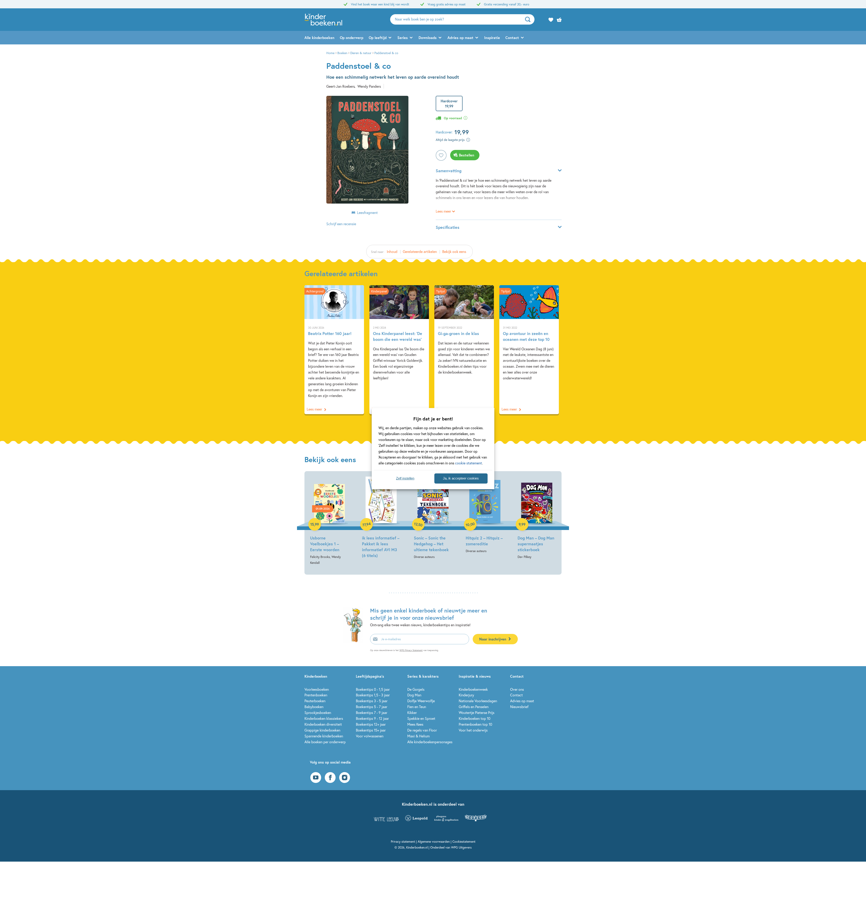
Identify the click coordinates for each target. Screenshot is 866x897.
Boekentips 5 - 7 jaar (371, 706)
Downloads (428, 37)
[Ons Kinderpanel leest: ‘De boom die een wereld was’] (399, 349)
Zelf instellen (405, 478)
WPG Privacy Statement (411, 650)
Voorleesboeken (316, 689)
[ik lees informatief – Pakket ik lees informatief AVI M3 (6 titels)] (381, 518)
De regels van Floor (422, 730)
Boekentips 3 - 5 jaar (371, 700)
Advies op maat (460, 37)
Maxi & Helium (418, 736)
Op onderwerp (351, 37)
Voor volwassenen (369, 736)
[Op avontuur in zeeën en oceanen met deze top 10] (529, 349)
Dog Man (414, 695)
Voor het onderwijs (473, 730)
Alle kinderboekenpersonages (429, 741)
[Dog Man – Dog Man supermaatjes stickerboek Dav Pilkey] (537, 518)
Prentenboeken (315, 695)
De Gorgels (415, 689)
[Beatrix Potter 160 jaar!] (334, 349)
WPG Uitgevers (461, 847)
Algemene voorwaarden (434, 841)
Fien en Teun (416, 706)
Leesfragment (367, 212)
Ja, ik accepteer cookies (461, 478)
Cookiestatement (463, 841)
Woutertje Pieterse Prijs (476, 712)
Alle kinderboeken (319, 37)
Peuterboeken (314, 700)
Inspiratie (492, 37)
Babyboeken (313, 706)
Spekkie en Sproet (421, 718)
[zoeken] (529, 19)
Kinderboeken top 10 (474, 718)
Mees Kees (415, 724)
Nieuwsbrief (519, 706)
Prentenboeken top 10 (475, 724)
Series (402, 37)
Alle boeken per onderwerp (325, 741)
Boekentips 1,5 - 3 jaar (373, 695)
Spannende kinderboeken (323, 736)
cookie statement (468, 463)
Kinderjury (466, 695)
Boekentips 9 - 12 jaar (372, 718)
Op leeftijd (378, 37)
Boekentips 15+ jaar (371, 730)
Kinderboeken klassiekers (323, 718)
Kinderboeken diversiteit (323, 724)
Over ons (517, 689)
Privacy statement (403, 841)
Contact (512, 37)
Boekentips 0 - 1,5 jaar (373, 689)
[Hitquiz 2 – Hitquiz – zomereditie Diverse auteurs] (485, 515)
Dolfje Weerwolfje (421, 700)
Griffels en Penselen (473, 706)
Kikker (412, 712)
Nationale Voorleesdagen (478, 700)
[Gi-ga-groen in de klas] (464, 349)
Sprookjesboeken (317, 712)
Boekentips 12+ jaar (371, 724)
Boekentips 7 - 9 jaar (371, 712)
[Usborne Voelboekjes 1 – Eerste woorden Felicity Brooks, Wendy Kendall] (329, 521)
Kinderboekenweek (473, 689)
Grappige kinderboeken (322, 730)
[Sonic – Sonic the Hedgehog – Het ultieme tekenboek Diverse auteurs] (433, 518)
